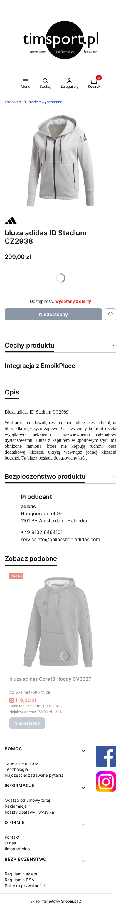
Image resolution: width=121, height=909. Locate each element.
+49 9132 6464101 (42, 532)
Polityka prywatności (25, 885)
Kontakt (12, 836)
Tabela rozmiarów (22, 763)
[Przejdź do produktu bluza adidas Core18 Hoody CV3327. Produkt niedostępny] (60, 622)
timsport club (17, 848)
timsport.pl (13, 102)
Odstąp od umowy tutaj (27, 800)
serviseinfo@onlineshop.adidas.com (60, 539)
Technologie (16, 769)
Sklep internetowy (54, 901)
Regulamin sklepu (21, 873)
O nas (10, 842)
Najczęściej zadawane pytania (34, 775)
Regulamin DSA (19, 879)
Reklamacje (16, 806)
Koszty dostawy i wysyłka (29, 811)
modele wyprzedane (45, 102)
